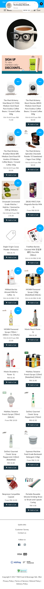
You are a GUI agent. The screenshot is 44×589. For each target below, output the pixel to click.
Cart (38, 10)
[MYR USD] (26, 10)
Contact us (22, 533)
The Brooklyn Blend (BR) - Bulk (22, 5)
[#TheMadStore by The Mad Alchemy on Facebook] (19, 545)
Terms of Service (21, 581)
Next (37, 64)
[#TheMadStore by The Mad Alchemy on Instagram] (24, 545)
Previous (7, 64)
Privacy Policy (8, 581)
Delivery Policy (22, 584)
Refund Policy (34, 581)
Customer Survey (22, 530)
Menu (9, 10)
